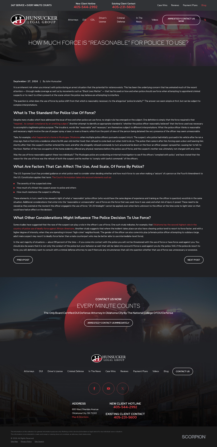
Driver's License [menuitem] (102, 20)
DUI (41, 371)
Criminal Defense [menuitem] (121, 20)
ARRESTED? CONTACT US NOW (181, 20)
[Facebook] (94, 388)
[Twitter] (123, 388)
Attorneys (29, 371)
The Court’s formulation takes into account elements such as (81, 177)
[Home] (34, 20)
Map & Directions (80, 417)
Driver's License (55, 371)
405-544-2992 (86, 7)
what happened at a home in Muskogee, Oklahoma (55, 137)
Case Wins (162, 5)
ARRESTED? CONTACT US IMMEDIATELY (108, 322)
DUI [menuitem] (84, 19)
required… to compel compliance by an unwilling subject (41, 123)
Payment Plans (190, 5)
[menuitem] (14, 441)
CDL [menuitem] (93, 19)
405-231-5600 (123, 7)
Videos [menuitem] (155, 19)
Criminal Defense (75, 371)
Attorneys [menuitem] (73, 19)
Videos (156, 371)
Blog (203, 5)
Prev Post (23, 259)
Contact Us (182, 371)
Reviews (175, 5)
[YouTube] (108, 388)
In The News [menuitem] (139, 20)
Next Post (194, 259)
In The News (95, 371)
